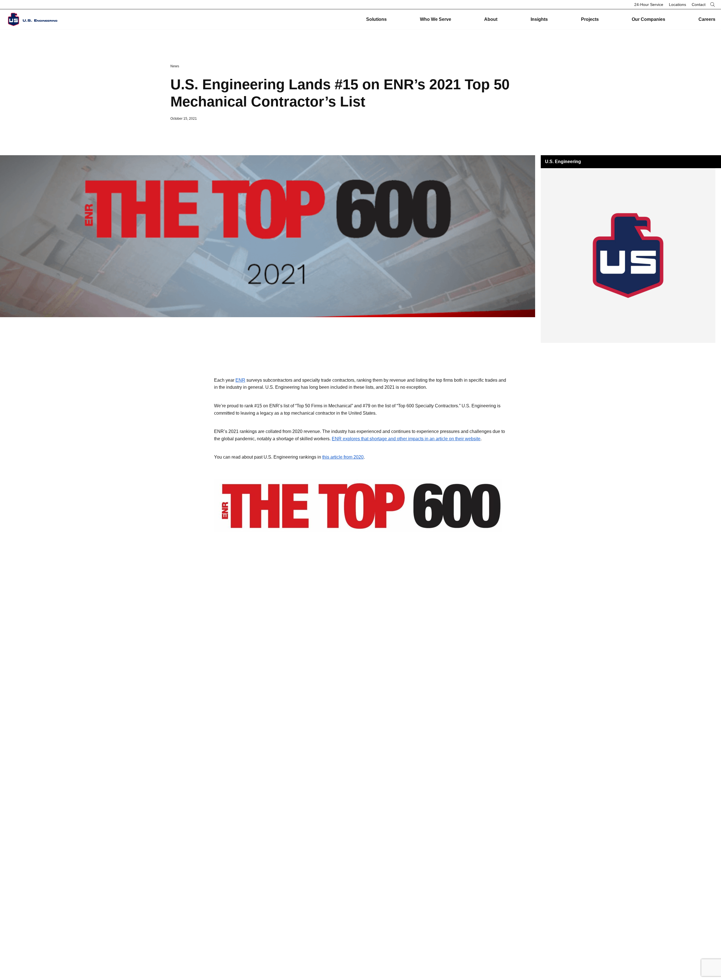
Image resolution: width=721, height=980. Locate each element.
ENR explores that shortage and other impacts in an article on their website (406, 438)
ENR (240, 380)
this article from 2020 (343, 457)
